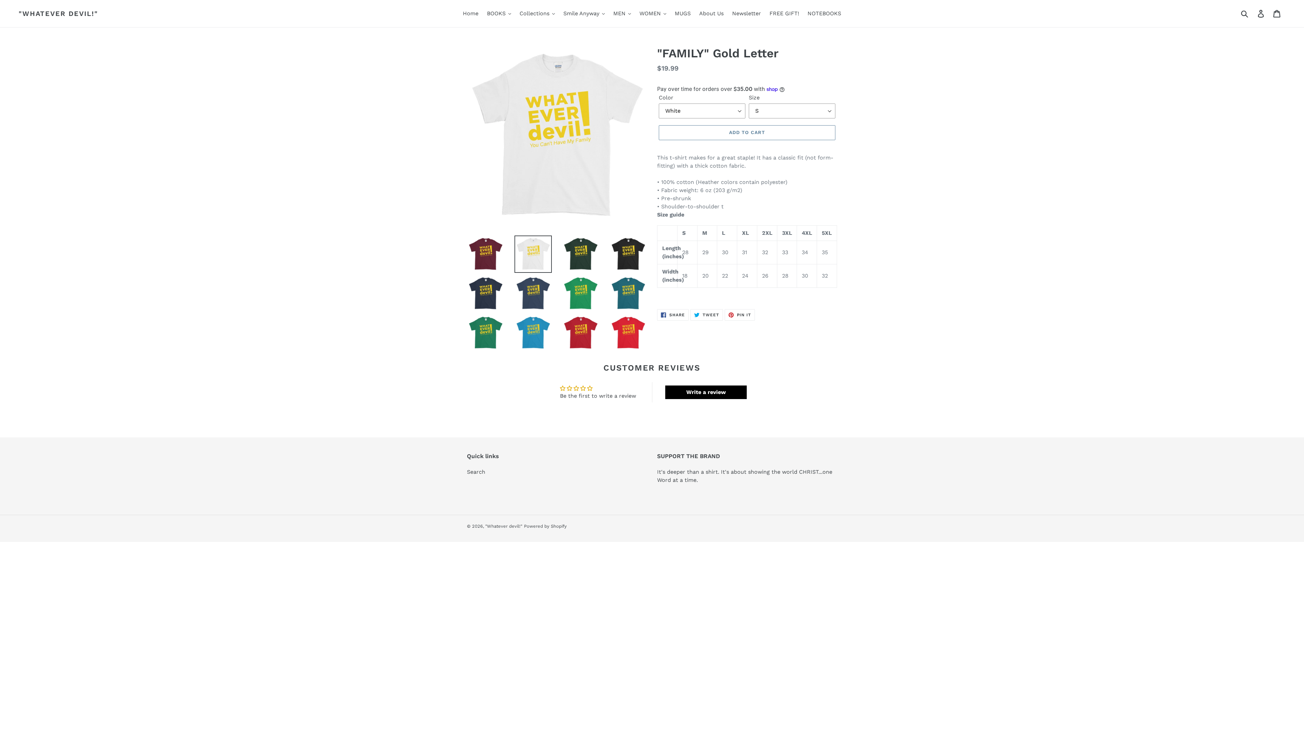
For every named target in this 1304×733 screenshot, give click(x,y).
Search (476, 472)
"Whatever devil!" (58, 14)
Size (754, 97)
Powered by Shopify (545, 526)
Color (666, 97)
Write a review (706, 392)
